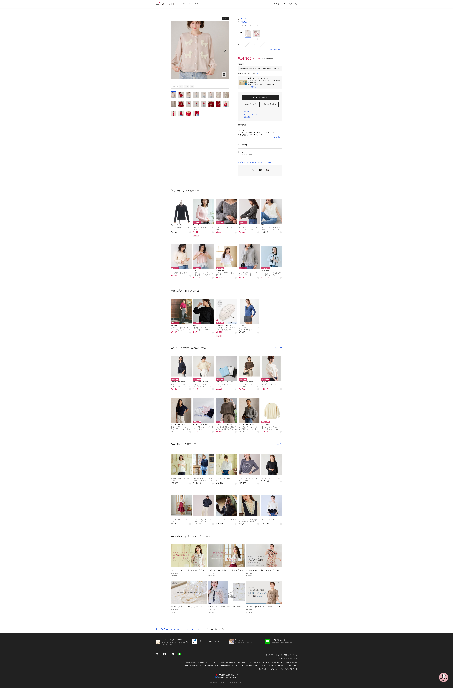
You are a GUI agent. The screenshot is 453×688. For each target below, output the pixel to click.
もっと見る (276, 137)
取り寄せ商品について (250, 114)
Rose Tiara (244, 19)
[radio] (248, 35)
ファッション (175, 629)
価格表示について (249, 111)
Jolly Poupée (245, 22)
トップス (185, 629)
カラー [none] (240, 32)
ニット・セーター (197, 629)
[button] (200, 50)
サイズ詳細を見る (275, 49)
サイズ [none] (240, 44)
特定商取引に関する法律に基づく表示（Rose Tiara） (255, 162)
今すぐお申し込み (253, 87)
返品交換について (249, 117)
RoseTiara (164, 629)
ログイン (277, 4)
